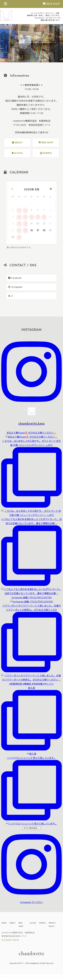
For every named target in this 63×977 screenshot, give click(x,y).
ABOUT (18, 142)
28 (44, 230)
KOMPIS (47, 153)
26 (31, 230)
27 (38, 230)
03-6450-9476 (10, 940)
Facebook (16, 278)
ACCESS (18, 153)
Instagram (16, 287)
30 (12, 237)
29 (50, 230)
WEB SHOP (53, 4)
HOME (4, 923)
